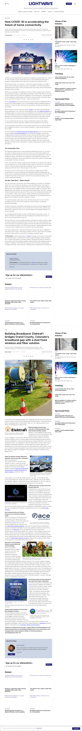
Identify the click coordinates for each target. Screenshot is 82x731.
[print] (51, 39)
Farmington (23, 625)
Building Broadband (59, 11)
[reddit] (30, 39)
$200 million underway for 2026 (20, 538)
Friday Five (36, 11)
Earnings (43, 11)
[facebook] (24, 39)
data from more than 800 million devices (27, 131)
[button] (6, 4)
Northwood (42, 623)
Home (56, 63)
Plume (29, 236)
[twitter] (28, 39)
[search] (8, 4)
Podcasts (50, 11)
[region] (41, 728)
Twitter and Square (44, 111)
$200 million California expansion (15, 526)
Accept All (76, 728)
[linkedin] (26, 39)
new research (12, 101)
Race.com (16, 529)
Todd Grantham (8, 35)
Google (31, 109)
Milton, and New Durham (33, 625)
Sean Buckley (8, 351)
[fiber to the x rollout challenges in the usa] (66, 56)
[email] (32, 39)
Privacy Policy (39, 728)
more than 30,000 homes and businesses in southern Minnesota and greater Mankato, (16, 470)
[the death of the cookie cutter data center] (66, 32)
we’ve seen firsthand (19, 133)
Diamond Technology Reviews (25, 11)
